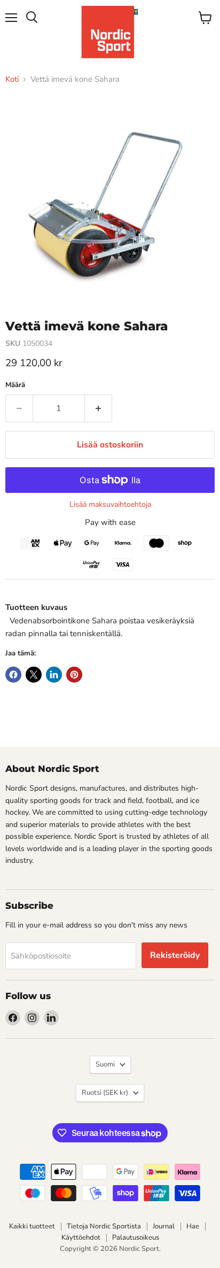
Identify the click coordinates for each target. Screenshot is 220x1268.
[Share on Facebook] (13, 675)
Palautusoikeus (135, 1237)
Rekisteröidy (175, 955)
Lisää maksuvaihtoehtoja (110, 504)
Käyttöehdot (80, 1237)
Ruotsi (105, 1092)
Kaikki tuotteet (32, 1226)
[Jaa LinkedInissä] (54, 675)
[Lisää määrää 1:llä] (98, 408)
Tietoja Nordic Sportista (104, 1226)
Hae (192, 1226)
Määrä (15, 385)
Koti (12, 79)
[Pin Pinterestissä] (74, 675)
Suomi (105, 1064)
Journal (164, 1226)
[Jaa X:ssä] (34, 675)
